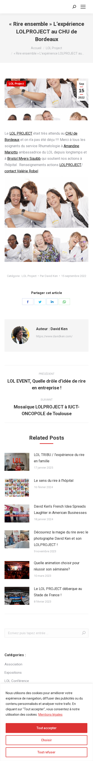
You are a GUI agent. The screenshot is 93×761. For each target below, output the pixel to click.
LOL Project (16, 83)
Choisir (46, 740)
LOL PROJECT (20, 133)
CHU (69, 133)
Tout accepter (47, 728)
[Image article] (17, 462)
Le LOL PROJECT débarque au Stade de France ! (58, 592)
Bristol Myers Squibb (24, 158)
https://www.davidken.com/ (54, 336)
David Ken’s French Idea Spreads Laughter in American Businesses (60, 509)
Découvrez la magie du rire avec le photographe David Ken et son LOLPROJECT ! (61, 538)
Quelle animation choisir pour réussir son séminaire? (56, 566)
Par (49, 276)
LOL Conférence (17, 681)
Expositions (13, 673)
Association (13, 664)
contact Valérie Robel (21, 171)
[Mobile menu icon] (83, 6)
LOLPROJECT (70, 165)
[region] (46, 722)
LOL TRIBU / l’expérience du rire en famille (59, 458)
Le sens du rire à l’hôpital (53, 480)
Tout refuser (46, 752)
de (75, 133)
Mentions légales (50, 714)
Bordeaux (12, 140)
